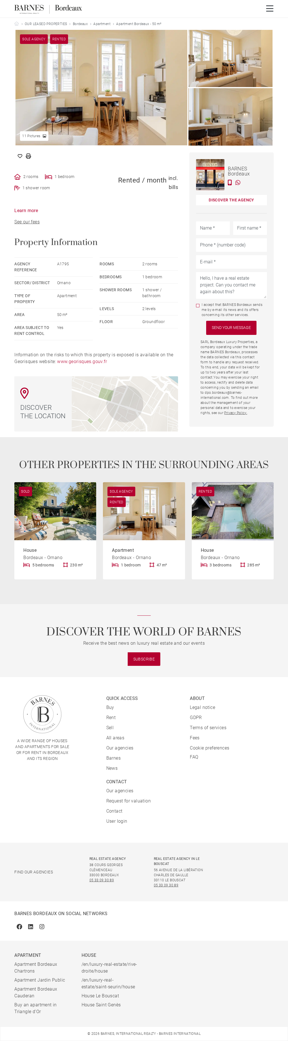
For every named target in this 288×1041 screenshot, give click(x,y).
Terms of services (208, 727)
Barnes (113, 758)
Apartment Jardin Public (39, 980)
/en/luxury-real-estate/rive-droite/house (109, 968)
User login (116, 821)
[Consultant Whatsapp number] (237, 182)
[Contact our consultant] (230, 182)
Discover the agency (231, 200)
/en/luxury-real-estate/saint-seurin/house (108, 983)
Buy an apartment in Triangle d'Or (35, 1008)
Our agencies (120, 748)
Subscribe (144, 659)
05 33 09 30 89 (101, 880)
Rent (111, 717)
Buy (110, 707)
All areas (115, 737)
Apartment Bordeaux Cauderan (35, 992)
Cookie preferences (209, 748)
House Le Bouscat (100, 995)
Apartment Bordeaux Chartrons (35, 968)
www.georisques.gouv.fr (82, 361)
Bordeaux (80, 24)
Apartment (102, 24)
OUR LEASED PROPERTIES (46, 24)
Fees (195, 737)
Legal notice (202, 707)
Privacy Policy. (235, 413)
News (112, 768)
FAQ (194, 757)
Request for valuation (128, 801)
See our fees (27, 221)
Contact (114, 811)
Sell (110, 727)
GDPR (196, 717)
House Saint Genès (101, 1004)
